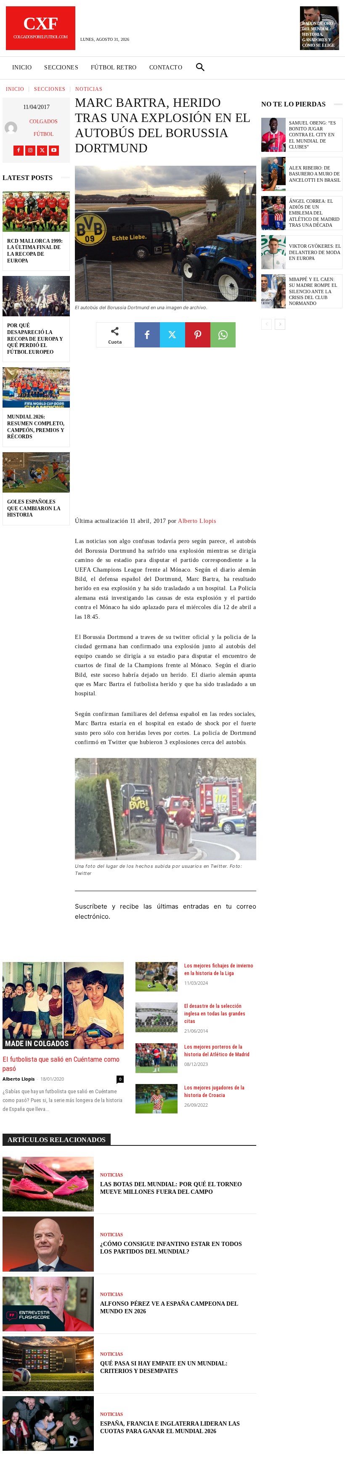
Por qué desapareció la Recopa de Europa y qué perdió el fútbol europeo (35, 339)
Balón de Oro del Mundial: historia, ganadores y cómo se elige (318, 34)
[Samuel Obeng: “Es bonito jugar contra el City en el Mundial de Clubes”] (273, 135)
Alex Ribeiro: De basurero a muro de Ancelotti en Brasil (315, 174)
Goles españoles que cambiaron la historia (34, 508)
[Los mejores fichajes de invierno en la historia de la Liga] (156, 976)
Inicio (15, 89)
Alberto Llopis (197, 521)
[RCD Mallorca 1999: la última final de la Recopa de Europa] (36, 211)
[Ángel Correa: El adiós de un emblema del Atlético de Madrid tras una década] (273, 213)
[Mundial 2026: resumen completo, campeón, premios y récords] (36, 387)
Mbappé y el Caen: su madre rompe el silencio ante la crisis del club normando (313, 291)
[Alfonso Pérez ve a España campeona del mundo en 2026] (48, 1304)
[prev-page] (266, 324)
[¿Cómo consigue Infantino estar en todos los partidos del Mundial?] (48, 1244)
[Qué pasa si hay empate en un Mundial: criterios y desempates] (48, 1363)
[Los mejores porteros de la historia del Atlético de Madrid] (156, 1058)
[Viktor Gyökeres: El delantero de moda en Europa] (273, 252)
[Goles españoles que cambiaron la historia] (36, 472)
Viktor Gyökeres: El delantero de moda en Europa (315, 252)
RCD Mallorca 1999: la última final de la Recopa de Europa (35, 251)
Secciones (50, 89)
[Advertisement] (165, 438)
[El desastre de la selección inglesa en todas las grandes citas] (156, 1017)
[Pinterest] (197, 334)
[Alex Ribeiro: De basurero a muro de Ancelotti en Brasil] (273, 174)
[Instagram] (30, 151)
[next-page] (280, 324)
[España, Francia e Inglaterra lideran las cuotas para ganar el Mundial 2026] (48, 1423)
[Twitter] (42, 151)
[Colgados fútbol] (13, 128)
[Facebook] (18, 151)
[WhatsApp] (223, 334)
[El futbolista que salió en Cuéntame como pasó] (63, 1005)
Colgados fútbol (43, 128)
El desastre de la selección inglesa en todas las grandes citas (214, 1013)
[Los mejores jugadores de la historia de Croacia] (156, 1098)
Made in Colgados (37, 1043)
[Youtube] (54, 151)
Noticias (89, 89)
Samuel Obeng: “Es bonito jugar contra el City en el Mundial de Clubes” (312, 134)
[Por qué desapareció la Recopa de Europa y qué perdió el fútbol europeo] (36, 296)
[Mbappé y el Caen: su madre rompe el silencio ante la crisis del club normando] (273, 291)
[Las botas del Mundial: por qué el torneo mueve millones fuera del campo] (48, 1184)
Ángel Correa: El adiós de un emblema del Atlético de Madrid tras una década (314, 213)
